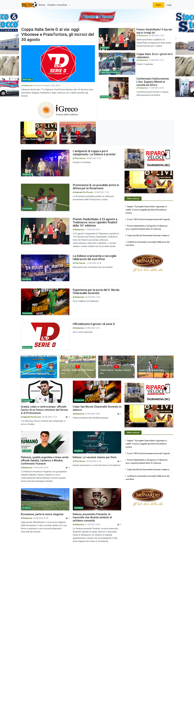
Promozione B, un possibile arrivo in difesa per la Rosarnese (96, 186)
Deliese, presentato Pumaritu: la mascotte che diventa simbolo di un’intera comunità (92, 517)
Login (169, 5)
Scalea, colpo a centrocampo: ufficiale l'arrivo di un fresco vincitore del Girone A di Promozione (44, 410)
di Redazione (27, 85)
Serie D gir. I (27, 79)
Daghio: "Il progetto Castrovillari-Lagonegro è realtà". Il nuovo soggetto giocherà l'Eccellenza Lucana (146, 209)
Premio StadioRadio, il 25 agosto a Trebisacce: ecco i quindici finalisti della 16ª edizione (95, 222)
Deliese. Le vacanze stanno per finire (95, 457)
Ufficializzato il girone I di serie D (94, 324)
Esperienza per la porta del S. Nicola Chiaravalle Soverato (96, 291)
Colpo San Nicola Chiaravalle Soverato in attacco (148, 235)
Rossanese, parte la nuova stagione (42, 514)
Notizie (42, 5)
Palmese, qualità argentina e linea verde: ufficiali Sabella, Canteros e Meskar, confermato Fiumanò (45, 460)
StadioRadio (104, 48)
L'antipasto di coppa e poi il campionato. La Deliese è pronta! (94, 152)
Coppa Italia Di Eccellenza (110, 72)
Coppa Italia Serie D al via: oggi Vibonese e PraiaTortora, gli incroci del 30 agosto (57, 34)
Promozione (105, 97)
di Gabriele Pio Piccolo (83, 192)
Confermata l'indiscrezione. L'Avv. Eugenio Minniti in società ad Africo (152, 82)
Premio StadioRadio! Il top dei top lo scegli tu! (154, 31)
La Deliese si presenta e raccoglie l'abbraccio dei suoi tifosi (94, 257)
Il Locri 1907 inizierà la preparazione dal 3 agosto (148, 219)
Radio (158, 5)
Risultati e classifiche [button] (57, 5)
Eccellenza (27, 174)
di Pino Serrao (79, 158)
